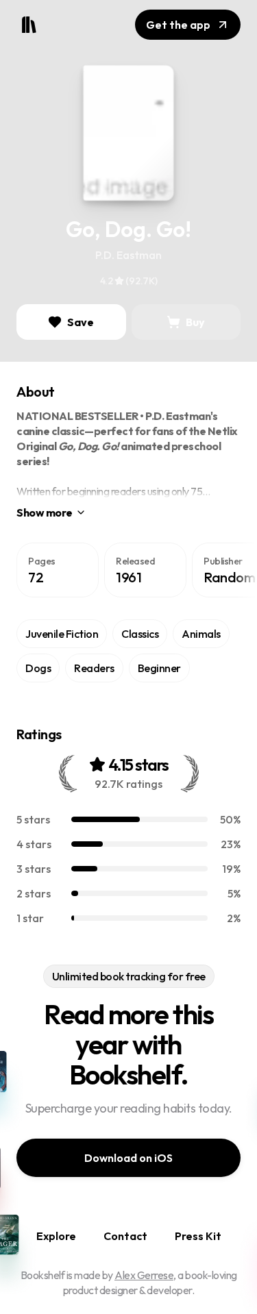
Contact (125, 1236)
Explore (56, 1236)
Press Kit (198, 1236)
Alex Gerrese (143, 1275)
